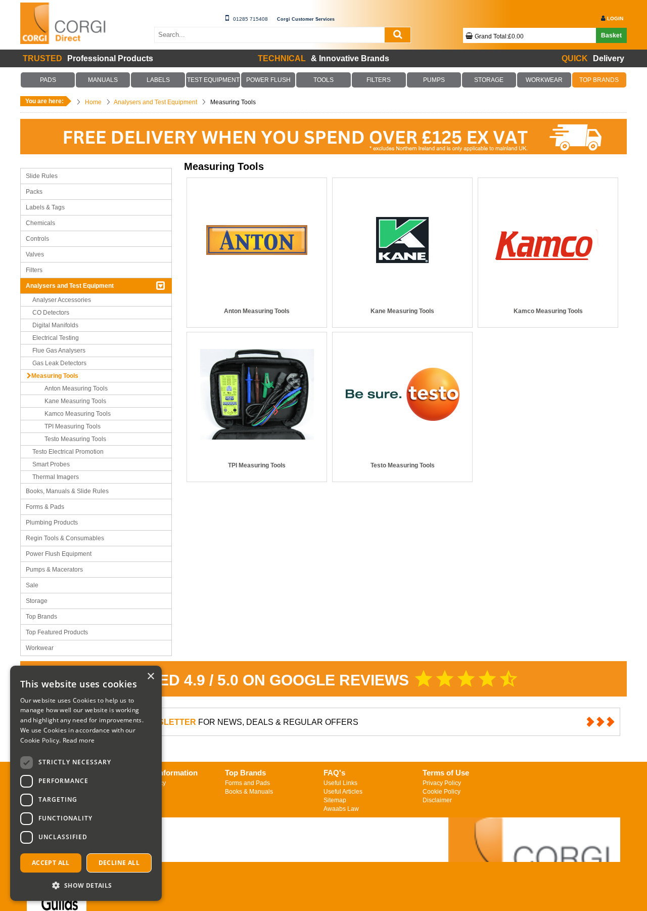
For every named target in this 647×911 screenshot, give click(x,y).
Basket (611, 35)
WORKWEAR (544, 80)
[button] (86, 885)
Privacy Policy (442, 783)
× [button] (150, 676)
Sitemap (335, 800)
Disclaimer (437, 800)
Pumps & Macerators (54, 569)
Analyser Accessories (61, 299)
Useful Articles (343, 791)
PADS (48, 80)
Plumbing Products (52, 522)
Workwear (40, 648)
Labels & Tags (45, 207)
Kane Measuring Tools (75, 401)
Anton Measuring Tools (76, 388)
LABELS (158, 80)
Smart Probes (51, 464)
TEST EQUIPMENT (213, 80)
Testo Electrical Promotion (68, 451)
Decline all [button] (119, 862)
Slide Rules (42, 176)
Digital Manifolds (55, 325)
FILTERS (378, 80)
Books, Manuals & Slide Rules (67, 491)
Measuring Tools (54, 375)
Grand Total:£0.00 (499, 36)
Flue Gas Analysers (58, 350)
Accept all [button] (51, 862)
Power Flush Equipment (58, 553)
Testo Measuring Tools (75, 439)
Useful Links (340, 783)
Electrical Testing (55, 337)
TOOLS (323, 80)
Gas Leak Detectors (59, 363)
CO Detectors (50, 312)
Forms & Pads (45, 506)
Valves (35, 254)
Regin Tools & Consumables (65, 538)
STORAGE (488, 80)
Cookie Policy (441, 791)
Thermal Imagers (55, 477)
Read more (79, 740)
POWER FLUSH (268, 80)
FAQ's (334, 772)
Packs (34, 191)
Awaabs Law (341, 808)
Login (615, 18)
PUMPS (433, 80)
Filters (34, 270)
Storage (37, 600)
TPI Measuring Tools (72, 426)
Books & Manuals (249, 791)
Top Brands (41, 616)
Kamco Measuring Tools (77, 413)
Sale (32, 585)
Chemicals (40, 223)
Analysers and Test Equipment (70, 285)
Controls (37, 238)
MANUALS (103, 80)
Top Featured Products (57, 632)
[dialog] (86, 783)
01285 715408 (250, 19)
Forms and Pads (247, 783)
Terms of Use (446, 772)
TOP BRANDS (599, 80)
